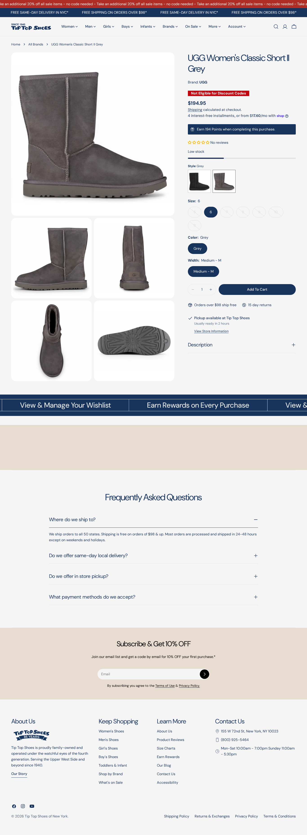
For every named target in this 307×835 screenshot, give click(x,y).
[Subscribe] (204, 674)
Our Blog (164, 765)
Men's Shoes (109, 739)
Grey (198, 248)
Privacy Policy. (189, 686)
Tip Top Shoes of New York (46, 816)
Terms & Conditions (279, 816)
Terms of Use (165, 686)
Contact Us (166, 774)
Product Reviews (170, 739)
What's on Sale (111, 782)
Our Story (19, 773)
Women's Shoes (111, 731)
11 (197, 227)
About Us (164, 731)
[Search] (275, 26)
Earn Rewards (168, 756)
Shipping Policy (176, 816)
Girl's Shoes (108, 748)
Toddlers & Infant (113, 765)
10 (278, 214)
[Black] (199, 181)
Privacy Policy (246, 816)
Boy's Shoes (108, 756)
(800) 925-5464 (235, 739)
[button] (199, 142)
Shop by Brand (111, 774)
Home (15, 44)
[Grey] (224, 181)
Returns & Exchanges (212, 816)
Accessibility (167, 782)
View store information (211, 331)
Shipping (195, 109)
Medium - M (204, 271)
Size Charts (166, 748)
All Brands (35, 44)
